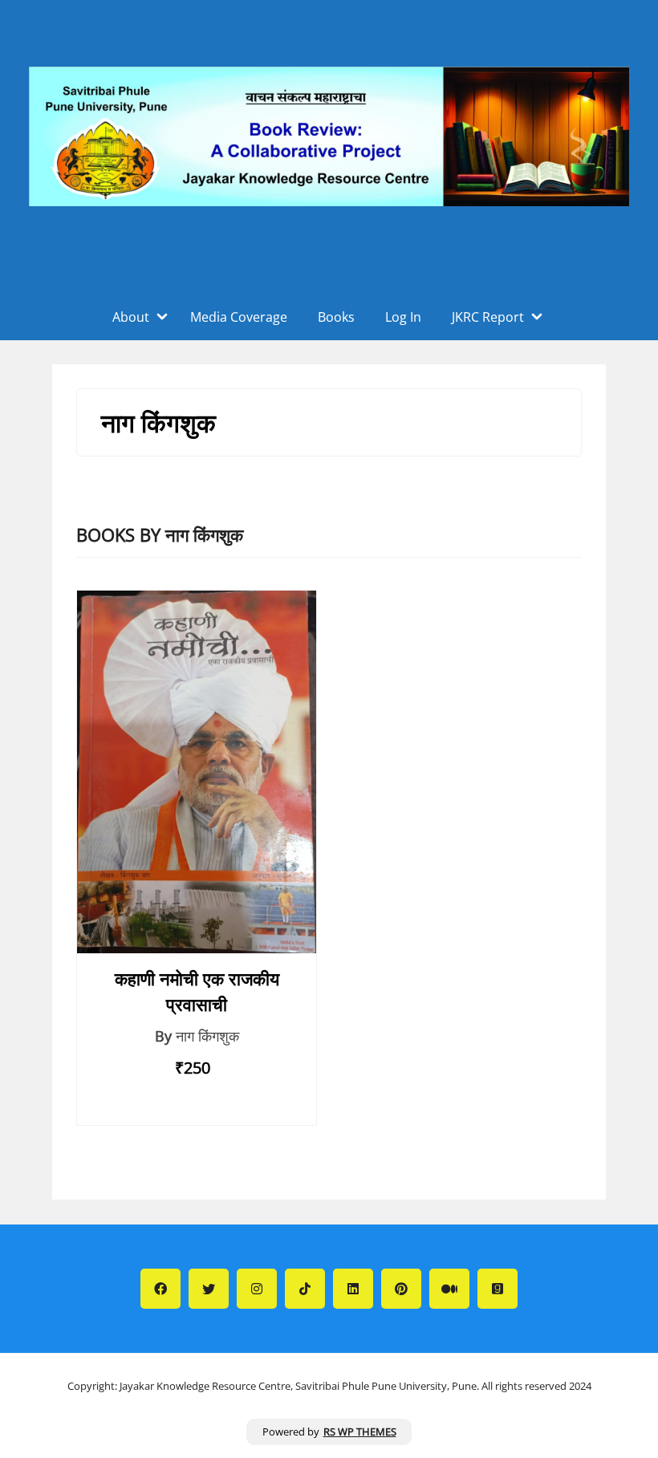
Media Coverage (238, 317)
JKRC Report (488, 317)
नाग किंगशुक (207, 1036)
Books (336, 317)
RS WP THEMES (359, 1431)
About (130, 317)
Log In (403, 317)
